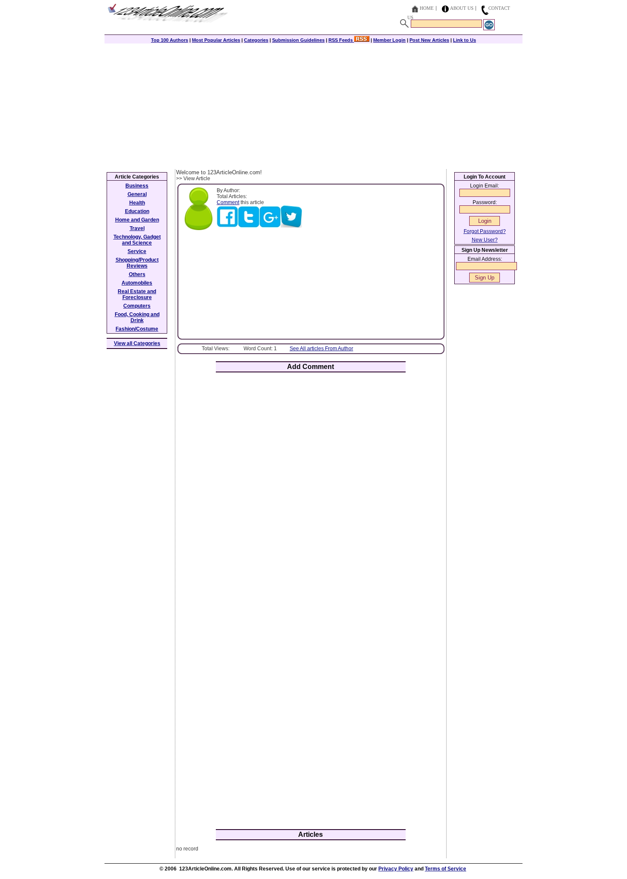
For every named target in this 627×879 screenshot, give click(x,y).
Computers (137, 306)
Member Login (389, 40)
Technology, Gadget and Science (137, 240)
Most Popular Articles (216, 40)
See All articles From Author (321, 349)
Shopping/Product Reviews (137, 263)
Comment (228, 202)
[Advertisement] (313, 105)
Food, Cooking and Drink (137, 317)
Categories (256, 40)
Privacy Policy (395, 869)
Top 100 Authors (169, 40)
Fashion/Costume (137, 329)
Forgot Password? (485, 231)
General (137, 194)
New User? (485, 240)
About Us (461, 8)
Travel (137, 228)
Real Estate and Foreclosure (137, 294)
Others (137, 274)
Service (137, 251)
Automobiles (137, 283)
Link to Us (464, 40)
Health (137, 203)
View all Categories (137, 343)
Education (137, 211)
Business (136, 186)
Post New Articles (429, 40)
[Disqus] (310, 490)
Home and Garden (137, 220)
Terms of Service (445, 869)
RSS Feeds (341, 40)
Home (427, 8)
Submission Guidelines (298, 40)
